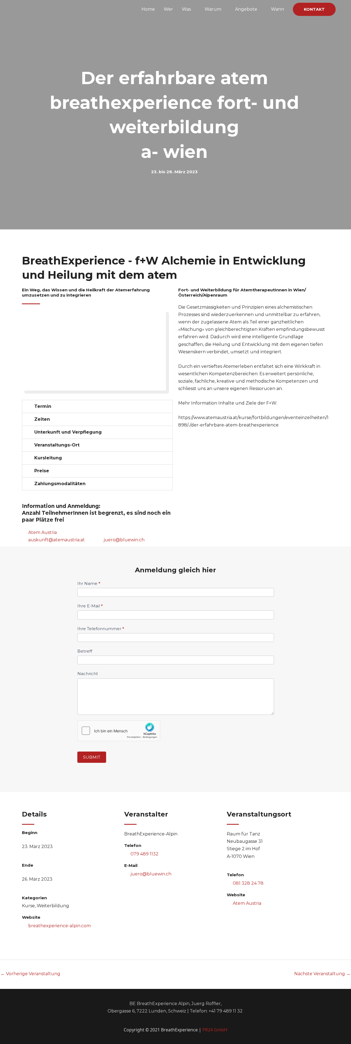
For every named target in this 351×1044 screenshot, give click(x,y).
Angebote (246, 9)
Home (148, 9)
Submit (91, 757)
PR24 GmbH (214, 1030)
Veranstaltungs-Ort (57, 445)
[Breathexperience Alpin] (48, 9)
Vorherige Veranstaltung (30, 973)
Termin (42, 406)
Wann (277, 9)
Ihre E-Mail (90, 605)
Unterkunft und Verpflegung (68, 432)
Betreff (84, 651)
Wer (168, 9)
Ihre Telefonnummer (100, 628)
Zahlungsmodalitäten (60, 483)
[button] (314, 9)
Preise (41, 470)
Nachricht (87, 673)
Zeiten (42, 419)
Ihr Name (88, 583)
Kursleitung (48, 457)
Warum (213, 9)
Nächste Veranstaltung (322, 973)
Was (186, 9)
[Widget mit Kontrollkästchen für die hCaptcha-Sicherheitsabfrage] (118, 730)
